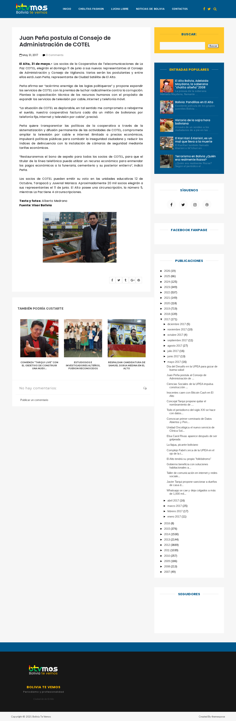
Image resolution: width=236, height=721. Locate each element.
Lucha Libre (120, 9)
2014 (167, 534)
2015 (167, 528)
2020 (167, 303)
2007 (167, 571)
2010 (167, 555)
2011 (167, 550)
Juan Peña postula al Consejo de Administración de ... (186, 376)
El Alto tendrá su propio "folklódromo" (189, 458)
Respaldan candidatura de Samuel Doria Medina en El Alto (126, 365)
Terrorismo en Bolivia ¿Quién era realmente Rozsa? (195, 158)
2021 (167, 297)
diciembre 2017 (177, 324)
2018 (167, 313)
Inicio (67, 9)
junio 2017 (173, 356)
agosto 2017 (175, 345)
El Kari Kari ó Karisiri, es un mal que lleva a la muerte (193, 139)
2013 (167, 539)
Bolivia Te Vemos (41, 716)
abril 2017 (173, 500)
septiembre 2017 (177, 340)
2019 (167, 308)
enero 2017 (174, 516)
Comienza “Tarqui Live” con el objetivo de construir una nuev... (39, 365)
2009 (167, 561)
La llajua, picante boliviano (182, 444)
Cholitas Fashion (91, 9)
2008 (167, 566)
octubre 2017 (175, 334)
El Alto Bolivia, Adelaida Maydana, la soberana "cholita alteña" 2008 (192, 84)
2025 (167, 276)
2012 (167, 544)
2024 (167, 281)
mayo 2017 (174, 361)
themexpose (218, 716)
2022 (167, 292)
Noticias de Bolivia (150, 9)
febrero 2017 (175, 511)
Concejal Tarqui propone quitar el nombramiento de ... (186, 403)
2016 (167, 523)
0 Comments (54, 55)
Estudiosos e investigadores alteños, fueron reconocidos (83, 365)
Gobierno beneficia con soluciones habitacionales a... (187, 466)
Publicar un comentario (34, 399)
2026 (167, 270)
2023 (167, 287)
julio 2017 (173, 350)
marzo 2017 (175, 505)
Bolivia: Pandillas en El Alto (194, 102)
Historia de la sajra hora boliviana (192, 121)
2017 (167, 319)
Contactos (180, 9)
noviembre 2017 (177, 329)
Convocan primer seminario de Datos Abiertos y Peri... (189, 420)
